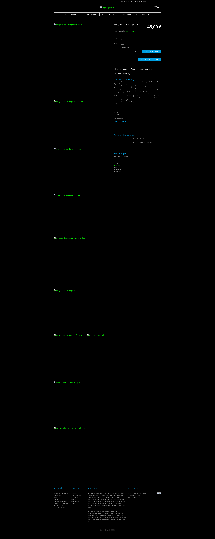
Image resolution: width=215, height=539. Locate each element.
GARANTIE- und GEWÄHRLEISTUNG (60, 507)
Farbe (115, 43)
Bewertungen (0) (122, 73)
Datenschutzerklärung (61, 493)
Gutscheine (74, 497)
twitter (117, 124)
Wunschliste (134, 1)
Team (73, 503)
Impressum (57, 495)
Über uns (74, 493)
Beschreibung (121, 69)
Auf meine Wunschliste (149, 59)
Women (72, 15)
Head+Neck (126, 15)
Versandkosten (131, 31)
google (123, 124)
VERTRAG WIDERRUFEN (61, 503)
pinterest (120, 124)
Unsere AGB (57, 497)
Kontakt (73, 499)
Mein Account (125, 1)
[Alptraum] (107, 8)
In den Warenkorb (151, 52)
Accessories (139, 15)
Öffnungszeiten (76, 495)
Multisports (92, 15)
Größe (115, 38)
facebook (115, 124)
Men (64, 15)
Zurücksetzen (125, 47)
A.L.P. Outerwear (109, 15)
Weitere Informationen (141, 69)
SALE (150, 15)
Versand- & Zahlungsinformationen (61, 500)
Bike (82, 15)
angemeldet (117, 165)
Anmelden (142, 1)
